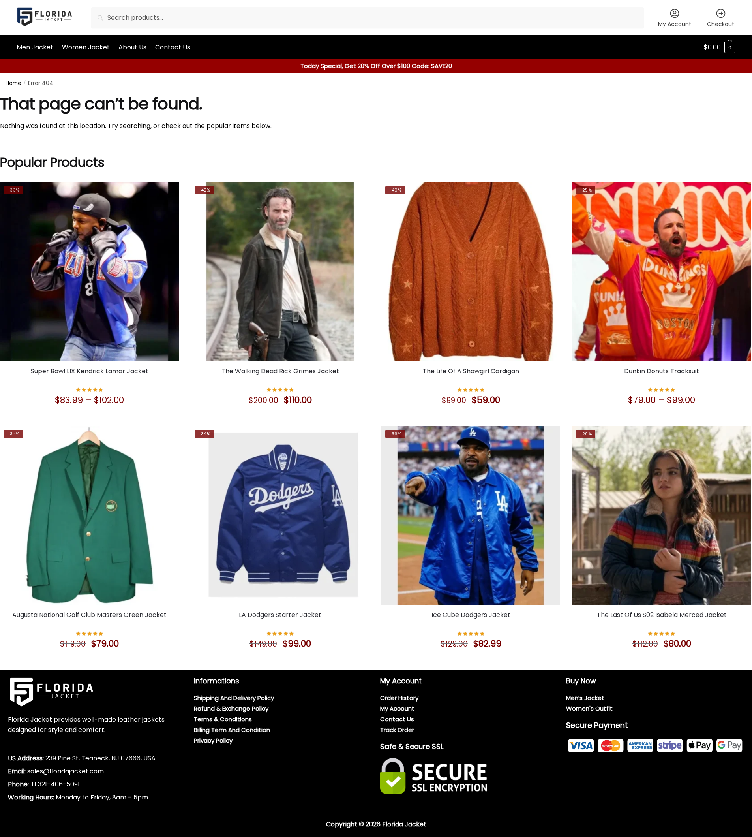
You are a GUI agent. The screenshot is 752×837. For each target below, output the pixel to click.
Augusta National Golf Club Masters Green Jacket (89, 614)
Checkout (720, 24)
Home (13, 83)
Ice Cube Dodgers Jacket (470, 614)
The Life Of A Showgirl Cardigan (471, 371)
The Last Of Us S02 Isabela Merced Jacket (662, 614)
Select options (89, 418)
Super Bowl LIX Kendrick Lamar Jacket (89, 371)
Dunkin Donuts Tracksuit (661, 371)
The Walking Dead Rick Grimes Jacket (280, 371)
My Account (674, 24)
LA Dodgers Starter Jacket (280, 614)
